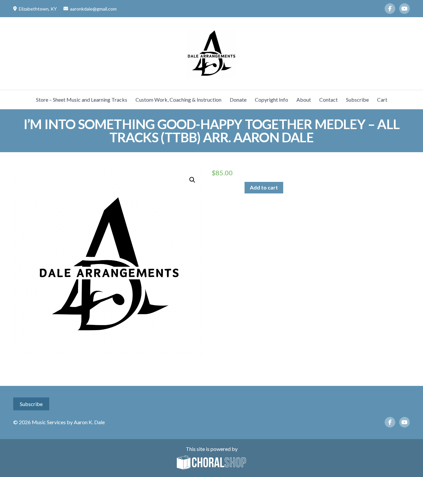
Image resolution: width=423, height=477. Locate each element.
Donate (238, 99)
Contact (328, 99)
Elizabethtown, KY (38, 9)
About (303, 99)
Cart (382, 99)
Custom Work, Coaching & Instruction (178, 99)
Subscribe (357, 99)
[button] (192, 180)
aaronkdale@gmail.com (93, 9)
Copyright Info (271, 99)
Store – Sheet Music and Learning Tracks (81, 99)
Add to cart (264, 187)
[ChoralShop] (211, 462)
